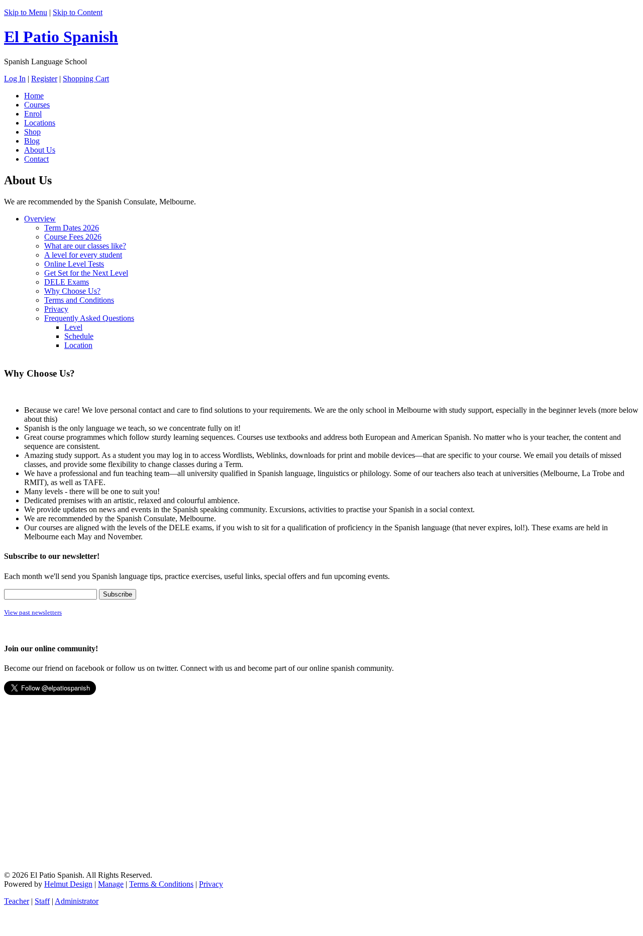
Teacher (16, 901)
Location (78, 345)
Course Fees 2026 (72, 236)
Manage (111, 884)
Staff (42, 901)
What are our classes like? (85, 246)
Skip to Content (77, 12)
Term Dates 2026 (71, 227)
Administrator (76, 901)
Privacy (56, 309)
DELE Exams (66, 282)
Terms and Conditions (79, 300)
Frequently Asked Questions (89, 318)
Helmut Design (68, 884)
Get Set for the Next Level (86, 273)
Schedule (78, 336)
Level (73, 327)
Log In (15, 78)
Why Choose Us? (72, 291)
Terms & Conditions (161, 884)
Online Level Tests (74, 264)
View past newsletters (33, 612)
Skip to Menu (25, 12)
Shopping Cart (86, 78)
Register (44, 78)
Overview (40, 218)
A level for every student (83, 255)
